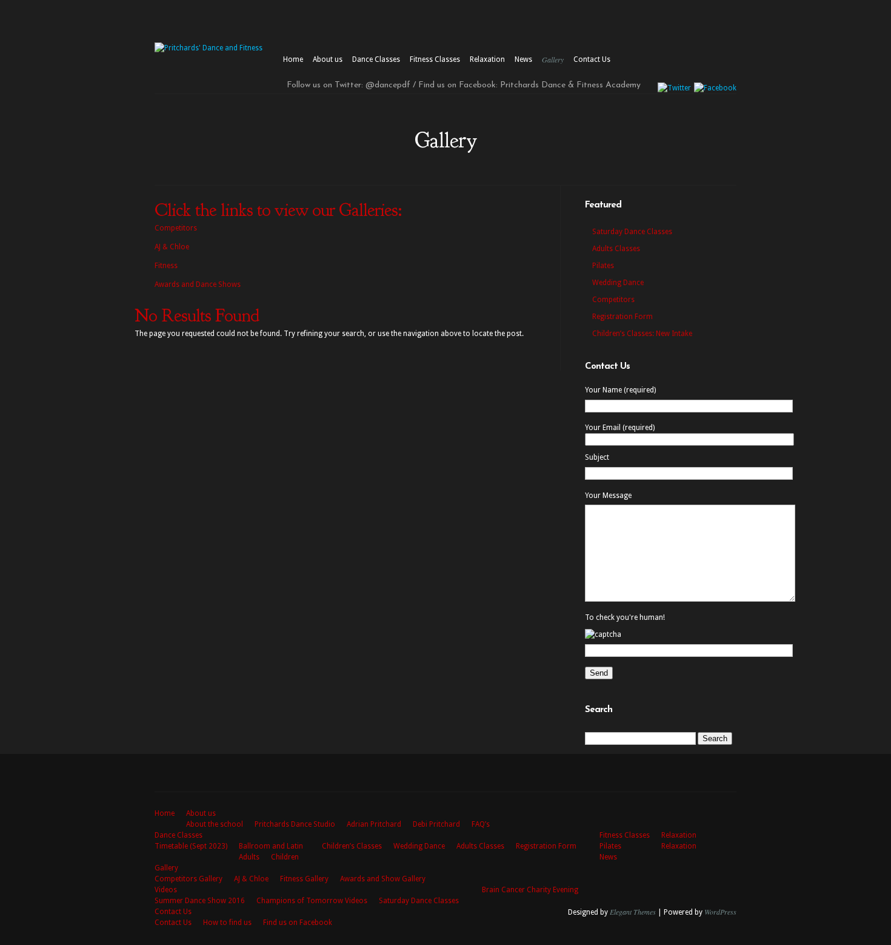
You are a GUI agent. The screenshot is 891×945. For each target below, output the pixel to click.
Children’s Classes (352, 846)
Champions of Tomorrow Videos (311, 900)
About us (327, 59)
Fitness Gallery (304, 879)
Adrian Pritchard (374, 824)
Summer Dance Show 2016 (200, 900)
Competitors (176, 228)
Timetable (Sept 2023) (191, 846)
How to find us (227, 922)
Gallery (553, 59)
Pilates (603, 265)
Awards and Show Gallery (382, 879)
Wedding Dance (618, 282)
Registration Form (622, 316)
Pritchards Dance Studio (295, 824)
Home (293, 59)
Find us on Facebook (297, 922)
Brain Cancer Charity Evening (530, 890)
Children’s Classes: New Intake (642, 333)
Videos (166, 890)
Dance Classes (376, 59)
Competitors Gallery (188, 879)
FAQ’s (481, 824)
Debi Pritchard (436, 824)
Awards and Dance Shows (198, 284)
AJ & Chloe (172, 247)
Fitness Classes (435, 59)
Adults (249, 857)
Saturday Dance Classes (632, 231)
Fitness (166, 265)
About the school (214, 824)
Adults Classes (616, 248)
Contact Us (591, 59)
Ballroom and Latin (271, 846)
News (523, 59)
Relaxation (487, 59)
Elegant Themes (633, 911)
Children (285, 857)
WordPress (720, 911)
